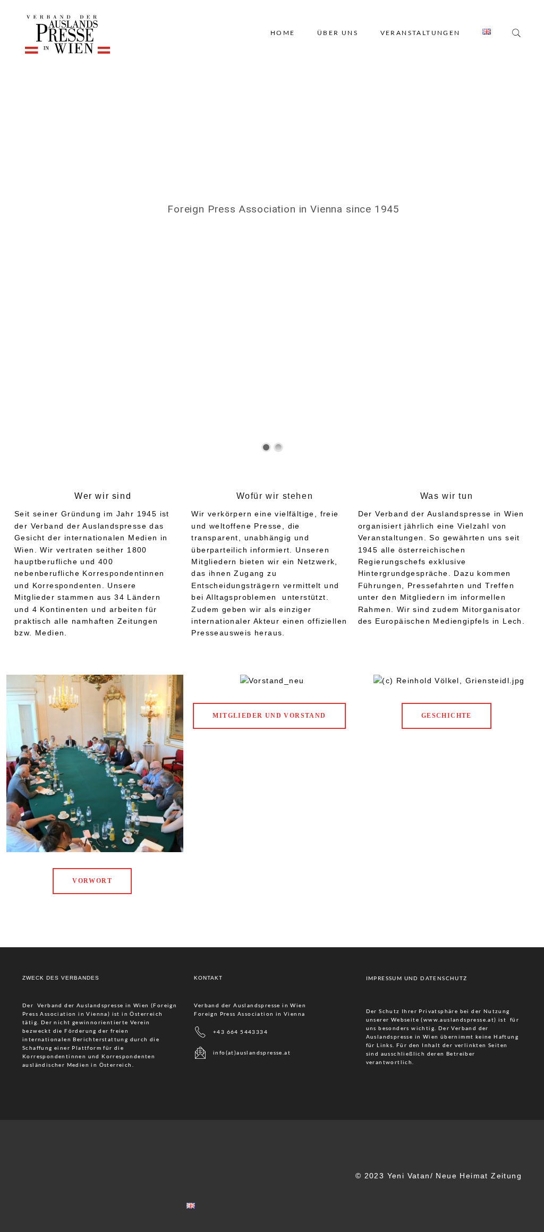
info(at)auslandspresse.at (252, 1052)
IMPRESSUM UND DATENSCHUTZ (417, 978)
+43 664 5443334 (240, 1031)
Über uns (337, 33)
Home (282, 33)
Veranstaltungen (420, 33)
